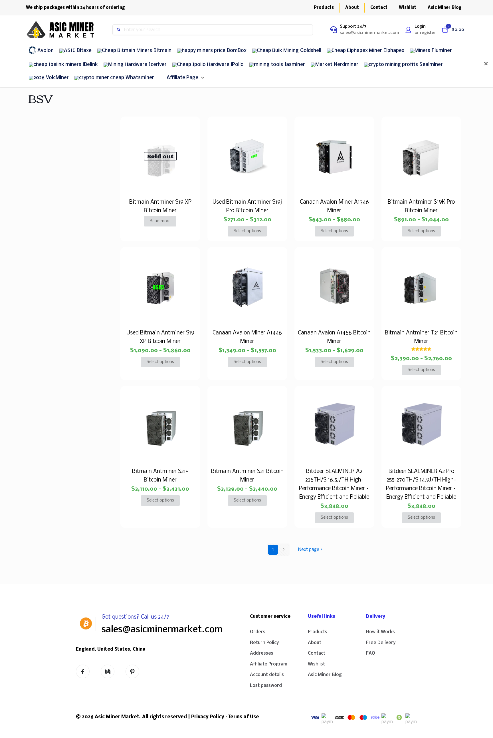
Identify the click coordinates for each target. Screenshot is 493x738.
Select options (247, 231)
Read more (160, 221)
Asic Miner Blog (325, 674)
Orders (257, 631)
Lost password (266, 685)
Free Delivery (381, 642)
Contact (316, 653)
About (314, 642)
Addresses (261, 653)
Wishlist (316, 664)
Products (317, 631)
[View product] (189, 127)
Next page (308, 549)
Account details (267, 674)
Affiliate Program (268, 664)
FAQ (370, 653)
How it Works (380, 631)
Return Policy (264, 642)
